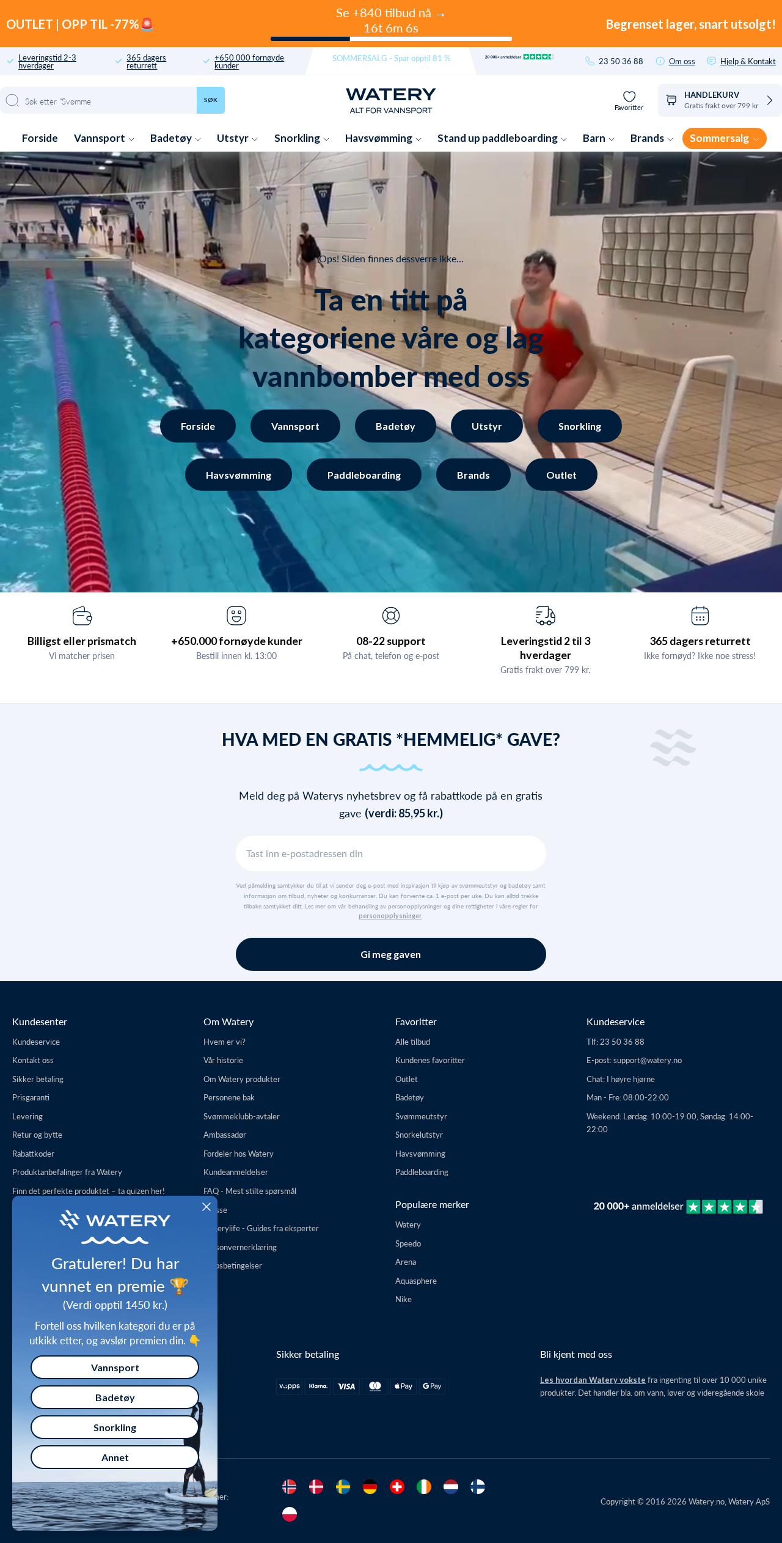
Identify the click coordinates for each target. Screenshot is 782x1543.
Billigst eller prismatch (81, 640)
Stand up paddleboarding (498, 137)
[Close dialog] (206, 1207)
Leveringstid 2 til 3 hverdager (545, 647)
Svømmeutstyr (421, 1116)
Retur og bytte (37, 1134)
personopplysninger (390, 915)
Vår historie (223, 1060)
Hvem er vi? (224, 1041)
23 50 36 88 (621, 61)
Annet (115, 1457)
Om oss (682, 61)
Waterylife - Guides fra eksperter (261, 1228)
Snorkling (298, 137)
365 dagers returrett (146, 61)
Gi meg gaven (390, 954)
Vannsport (100, 137)
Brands (648, 137)
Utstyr (233, 137)
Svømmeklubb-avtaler (241, 1116)
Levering (27, 1116)
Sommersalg (720, 137)
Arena (405, 1261)
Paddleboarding (364, 474)
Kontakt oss (33, 1060)
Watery (408, 1224)
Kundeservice (36, 1041)
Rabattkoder (33, 1153)
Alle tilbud (412, 1041)
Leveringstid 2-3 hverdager (47, 61)
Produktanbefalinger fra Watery (67, 1171)
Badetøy (172, 137)
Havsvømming (379, 137)
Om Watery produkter (241, 1079)
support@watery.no (647, 1060)
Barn (595, 137)
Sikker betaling (38, 1079)
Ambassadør (224, 1134)
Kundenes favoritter (430, 1060)
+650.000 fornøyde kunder (249, 61)
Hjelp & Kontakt (748, 61)
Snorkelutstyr (419, 1134)
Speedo (408, 1243)
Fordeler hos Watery (238, 1153)
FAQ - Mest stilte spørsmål (249, 1190)
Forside (40, 137)
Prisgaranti (30, 1097)
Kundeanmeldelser (235, 1171)
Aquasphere (416, 1280)
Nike (403, 1299)
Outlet (561, 474)
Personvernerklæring (240, 1247)
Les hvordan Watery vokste (593, 1380)
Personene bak (229, 1097)
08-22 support (391, 640)
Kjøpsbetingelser (232, 1265)
